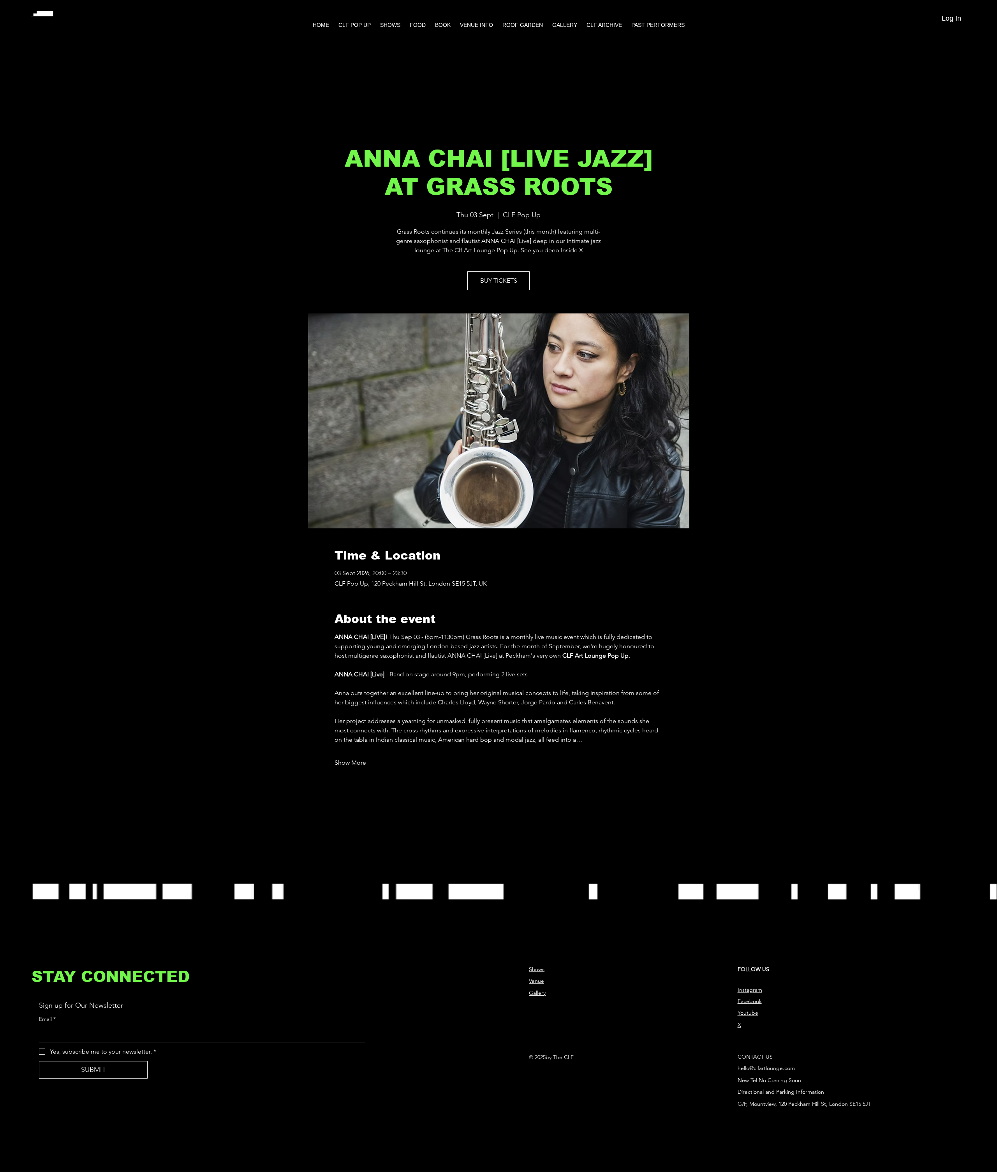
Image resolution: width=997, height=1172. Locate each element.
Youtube (748, 1012)
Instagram (750, 989)
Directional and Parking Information (781, 1091)
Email (47, 1018)
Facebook (750, 1001)
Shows (536, 969)
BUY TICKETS (498, 280)
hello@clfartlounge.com (766, 1068)
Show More (350, 762)
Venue (536, 980)
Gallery (537, 992)
